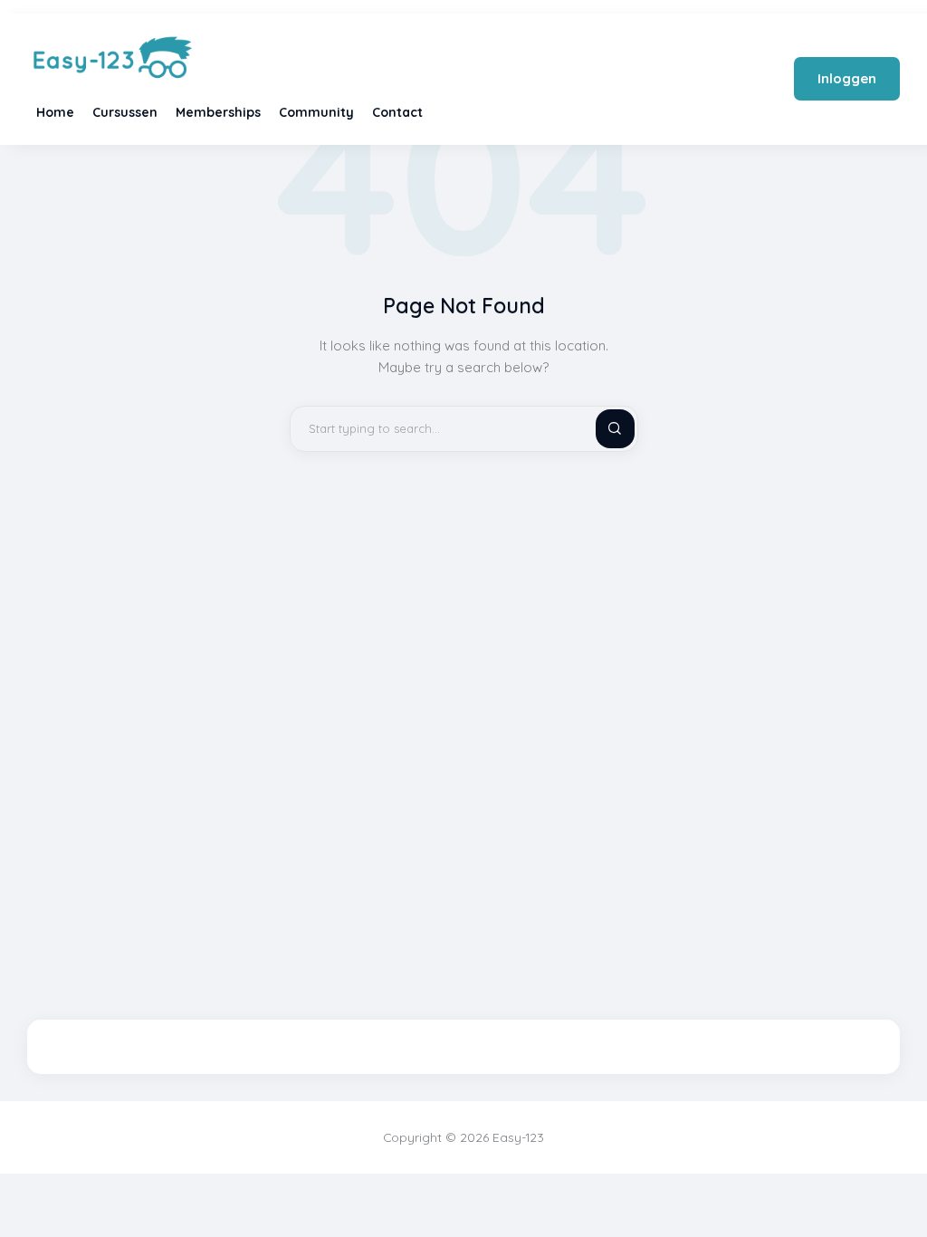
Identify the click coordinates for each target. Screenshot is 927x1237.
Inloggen (846, 78)
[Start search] (600, 429)
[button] (900, 1189)
